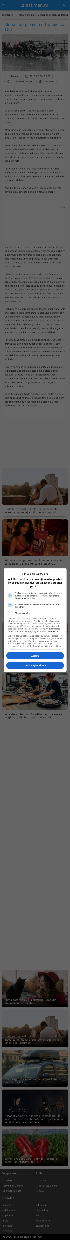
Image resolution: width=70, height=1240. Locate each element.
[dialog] (35, 620)
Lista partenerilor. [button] (50, 631)
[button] (35, 613)
